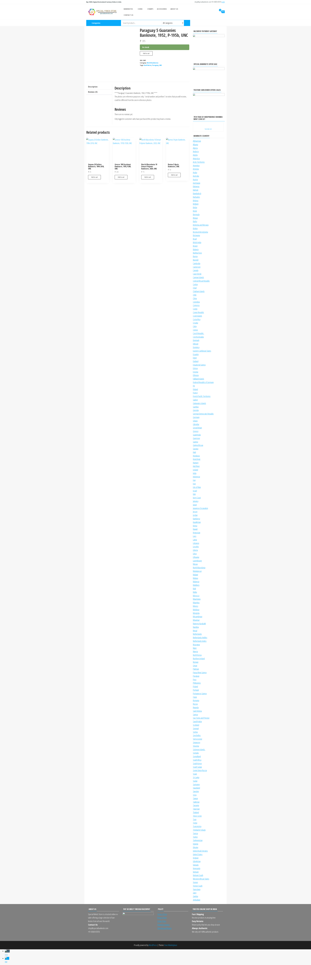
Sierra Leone (197, 738)
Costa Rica (196, 319)
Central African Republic (201, 280)
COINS (140, 9)
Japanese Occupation (200, 508)
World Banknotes (152, 63)
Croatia (195, 322)
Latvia (195, 539)
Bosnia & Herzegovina (200, 231)
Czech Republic (198, 333)
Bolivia (195, 228)
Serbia (195, 732)
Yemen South (197, 885)
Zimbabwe (196, 899)
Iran (194, 480)
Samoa (195, 714)
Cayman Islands (198, 277)
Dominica (196, 347)
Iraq (194, 483)
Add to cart (146, 53)
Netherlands (197, 634)
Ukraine (195, 847)
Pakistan (196, 668)
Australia (196, 175)
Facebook (217, 23)
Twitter (221, 23)
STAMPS (150, 9)
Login (223, 2)
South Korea (197, 763)
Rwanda (196, 707)
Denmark (196, 340)
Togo (194, 819)
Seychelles (197, 735)
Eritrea (195, 368)
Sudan (195, 780)
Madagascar (197, 571)
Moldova (196, 609)
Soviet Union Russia (200, 770)
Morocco (196, 595)
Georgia (196, 410)
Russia (195, 703)
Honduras (196, 455)
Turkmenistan (198, 840)
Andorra (196, 151)
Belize (195, 207)
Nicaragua (196, 644)
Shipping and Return (164, 928)
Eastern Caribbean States (202, 350)
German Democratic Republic (203, 413)
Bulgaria (196, 249)
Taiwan (195, 798)
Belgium (196, 203)
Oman (195, 665)
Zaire (194, 892)
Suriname (196, 784)
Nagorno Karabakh (199, 623)
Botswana (196, 235)
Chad (195, 287)
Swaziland (196, 787)
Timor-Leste (197, 815)
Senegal (196, 728)
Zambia (195, 896)
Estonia (195, 371)
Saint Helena (197, 711)
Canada (195, 270)
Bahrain (195, 189)
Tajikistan (196, 801)
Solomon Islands (199, 749)
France (195, 392)
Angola (195, 154)
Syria (194, 794)
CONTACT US (128, 15)
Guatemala (197, 434)
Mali (194, 588)
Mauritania (196, 599)
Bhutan (195, 218)
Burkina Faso (197, 252)
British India (197, 242)
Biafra (195, 221)
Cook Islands (197, 315)
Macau (195, 564)
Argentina (196, 165)
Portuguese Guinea (200, 693)
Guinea (195, 441)
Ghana (195, 420)
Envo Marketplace (170, 945)
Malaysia (196, 581)
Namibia (196, 627)
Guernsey (196, 438)
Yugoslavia (196, 889)
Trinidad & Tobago (199, 829)
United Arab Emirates (200, 850)
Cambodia (196, 263)
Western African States (201, 878)
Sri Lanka (196, 777)
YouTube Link (208, 129)
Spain (195, 773)
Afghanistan (197, 141)
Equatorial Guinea (199, 364)
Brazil (195, 238)
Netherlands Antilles (200, 637)
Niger (195, 648)
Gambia (196, 406)
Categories (96, 23)
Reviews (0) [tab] (93, 92)
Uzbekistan (197, 861)
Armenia (196, 168)
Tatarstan (196, 808)
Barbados (196, 197)
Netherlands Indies (200, 641)
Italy (194, 494)
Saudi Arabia (197, 721)
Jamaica (195, 501)
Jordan (195, 515)
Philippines (197, 682)
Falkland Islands (198, 378)
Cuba (195, 326)
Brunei (195, 245)
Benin (195, 210)
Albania (195, 144)
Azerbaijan (196, 183)
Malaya (195, 578)
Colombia (196, 301)
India (194, 473)
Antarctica (196, 158)
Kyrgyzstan (196, 532)
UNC (160, 65)
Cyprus (195, 329)
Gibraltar (196, 424)
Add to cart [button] (94, 177)
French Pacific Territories (202, 396)
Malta (195, 592)
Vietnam (196, 871)
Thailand (196, 812)
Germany (196, 417)
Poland (195, 686)
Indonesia (196, 476)
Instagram (213, 23)
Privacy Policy (162, 917)
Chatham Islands (199, 291)
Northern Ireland (199, 658)
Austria (195, 179)
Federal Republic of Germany (203, 382)
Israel (195, 490)
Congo (195, 308)
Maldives (196, 585)
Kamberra (196, 518)
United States (198, 854)
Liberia (195, 550)
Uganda (195, 843)
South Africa (197, 759)
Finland (195, 389)
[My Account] (215, 11)
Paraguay (155, 65)
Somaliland (197, 756)
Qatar (195, 697)
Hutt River (196, 466)
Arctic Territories (199, 162)
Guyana (195, 448)
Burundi (195, 259)
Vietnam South (198, 875)
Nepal (195, 630)
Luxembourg (197, 560)
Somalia (196, 752)
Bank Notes (147, 65)
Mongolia (196, 613)
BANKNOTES (128, 9)
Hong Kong (196, 459)
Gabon (195, 399)
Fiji (194, 385)
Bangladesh (197, 193)
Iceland (195, 469)
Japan (195, 504)
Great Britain (197, 427)
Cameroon (196, 266)
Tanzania (196, 805)
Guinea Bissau (198, 445)
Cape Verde (197, 273)
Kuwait (195, 529)
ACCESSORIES (162, 9)
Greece (195, 431)
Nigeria (195, 651)
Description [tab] (92, 86)
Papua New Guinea (200, 672)
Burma (195, 256)
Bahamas (196, 186)
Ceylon (195, 284)
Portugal (196, 690)
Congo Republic (198, 312)
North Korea (197, 655)
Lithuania (196, 557)
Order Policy (161, 921)
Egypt (195, 357)
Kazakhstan (197, 522)
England (195, 361)
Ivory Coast (197, 497)
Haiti (194, 452)
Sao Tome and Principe (201, 717)
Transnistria (197, 826)
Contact (225, 23)
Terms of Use (162, 914)
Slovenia (196, 745)
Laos (194, 536)
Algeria (195, 148)
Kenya (195, 525)
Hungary (196, 462)
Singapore (196, 742)
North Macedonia (199, 567)
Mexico (195, 606)
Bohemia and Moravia (200, 224)
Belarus (195, 200)
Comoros (196, 305)
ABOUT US (174, 9)
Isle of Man (197, 487)
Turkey (195, 836)
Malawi (195, 574)
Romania (196, 700)
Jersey (195, 511)
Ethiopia (196, 375)
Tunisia (195, 833)
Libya (195, 553)
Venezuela (196, 868)
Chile (194, 294)
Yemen (195, 882)
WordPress (153, 945)
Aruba (195, 172)
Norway (195, 662)
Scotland (196, 724)
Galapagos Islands (199, 403)
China (195, 298)
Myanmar (196, 620)
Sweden (196, 791)
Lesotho (196, 546)
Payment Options (163, 924)
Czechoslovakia (198, 336)
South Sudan (197, 766)
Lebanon (196, 543)
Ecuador (196, 354)
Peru (194, 679)
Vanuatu (196, 864)
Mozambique (197, 616)
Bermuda (196, 214)
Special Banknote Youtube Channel (209, 23)
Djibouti (195, 343)
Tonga (195, 822)
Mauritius (196, 602)
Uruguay (196, 857)
